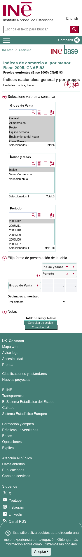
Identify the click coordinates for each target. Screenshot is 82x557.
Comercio (25, 50)
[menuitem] (41, 174)
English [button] (72, 18)
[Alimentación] (31, 123)
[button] (68, 40)
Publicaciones (13, 470)
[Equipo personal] (31, 132)
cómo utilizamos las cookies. (55, 544)
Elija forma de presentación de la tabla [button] (37, 258)
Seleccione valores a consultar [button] (31, 96)
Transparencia (13, 396)
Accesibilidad (12, 359)
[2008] (31, 221)
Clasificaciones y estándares (24, 374)
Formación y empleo (18, 424)
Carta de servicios (16, 476)
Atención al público (17, 458)
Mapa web (10, 347)
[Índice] (31, 169)
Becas (7, 436)
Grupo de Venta (21, 105)
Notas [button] (12, 311)
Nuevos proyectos (16, 379)
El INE (7, 390)
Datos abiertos (13, 464)
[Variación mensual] (31, 174)
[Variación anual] (31, 179)
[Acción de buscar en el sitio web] (74, 29)
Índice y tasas (20, 157)
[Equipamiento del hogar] (31, 136)
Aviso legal (10, 353)
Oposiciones (12, 442)
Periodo (16, 208)
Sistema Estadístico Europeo (24, 414)
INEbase (7, 50)
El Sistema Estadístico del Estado (28, 402)
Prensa (7, 365)
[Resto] (31, 127)
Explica (8, 448)
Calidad (8, 407)
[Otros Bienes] (31, 141)
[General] (31, 118)
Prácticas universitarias (20, 430)
